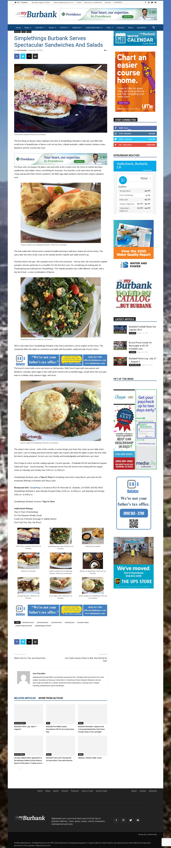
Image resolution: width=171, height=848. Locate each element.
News (27, 27)
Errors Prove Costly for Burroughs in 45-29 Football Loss (140, 334)
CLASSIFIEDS (118, 2)
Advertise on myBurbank (93, 2)
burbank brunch (28, 622)
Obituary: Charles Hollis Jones (90, 758)
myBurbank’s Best (93, 27)
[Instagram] (148, 2)
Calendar (108, 2)
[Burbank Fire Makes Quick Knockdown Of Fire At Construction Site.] (60, 714)
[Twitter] (152, 2)
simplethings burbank (43, 626)
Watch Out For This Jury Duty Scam (29, 658)
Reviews (17, 32)
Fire (48, 723)
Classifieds (141, 27)
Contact (79, 2)
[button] (153, 27)
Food (23, 32)
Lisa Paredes (22, 50)
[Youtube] (155, 2)
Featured (76, 27)
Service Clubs (101, 791)
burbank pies (69, 622)
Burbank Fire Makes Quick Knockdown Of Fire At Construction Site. (60, 729)
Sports (51, 27)
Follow (152, 134)
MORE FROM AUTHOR (51, 698)
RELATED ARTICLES (25, 698)
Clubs (108, 27)
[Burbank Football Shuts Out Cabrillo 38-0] (120, 318)
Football (132, 322)
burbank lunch (56, 622)
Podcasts (120, 27)
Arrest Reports (20, 723)
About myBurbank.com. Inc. (64, 2)
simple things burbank (23, 626)
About (134, 791)
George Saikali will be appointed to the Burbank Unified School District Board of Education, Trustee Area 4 (28, 760)
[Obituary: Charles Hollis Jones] (92, 746)
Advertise (153, 791)
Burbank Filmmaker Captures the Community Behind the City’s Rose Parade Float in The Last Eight (91, 729)
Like (129, 129)
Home (18, 27)
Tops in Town (87, 791)
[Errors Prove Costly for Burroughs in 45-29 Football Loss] (120, 334)
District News (19, 754)
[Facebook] (145, 2)
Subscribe (151, 145)
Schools (63, 27)
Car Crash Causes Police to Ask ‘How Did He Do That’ (86, 659)
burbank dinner (42, 622)
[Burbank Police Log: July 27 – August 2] (28, 714)
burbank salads (83, 622)
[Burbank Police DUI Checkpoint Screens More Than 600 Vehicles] (60, 746)
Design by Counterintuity (147, 834)
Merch (130, 27)
